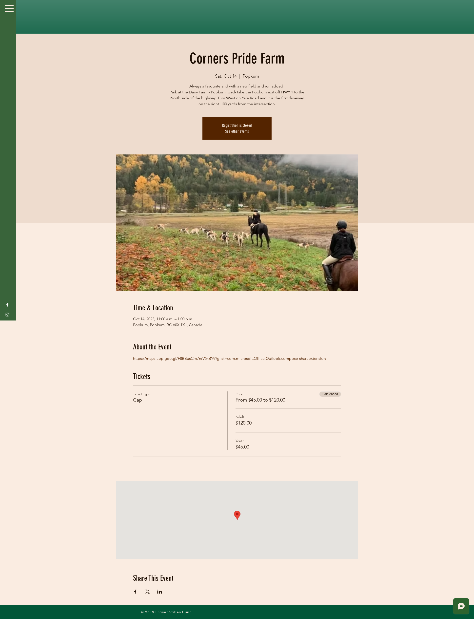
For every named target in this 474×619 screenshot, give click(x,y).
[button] (9, 8)
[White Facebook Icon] (7, 304)
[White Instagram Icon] (7, 314)
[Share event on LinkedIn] (159, 592)
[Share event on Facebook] (135, 592)
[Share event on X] (147, 592)
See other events (237, 131)
